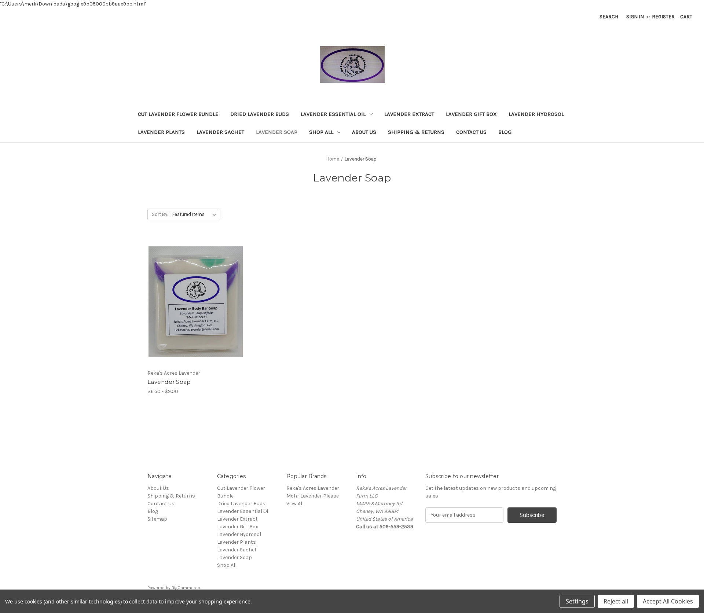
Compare (193, 302)
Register (663, 17)
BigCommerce (186, 587)
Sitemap (157, 519)
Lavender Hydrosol (536, 114)
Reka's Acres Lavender (312, 488)
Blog (504, 132)
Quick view (189, 289)
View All (295, 503)
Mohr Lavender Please (312, 496)
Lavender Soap (276, 132)
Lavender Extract (409, 114)
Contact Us (471, 132)
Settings (577, 601)
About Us (364, 132)
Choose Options (195, 314)
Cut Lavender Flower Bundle (178, 114)
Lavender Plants (161, 132)
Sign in (635, 17)
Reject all (616, 601)
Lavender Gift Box (471, 114)
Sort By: (160, 214)
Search (609, 17)
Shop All (321, 132)
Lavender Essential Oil (333, 114)
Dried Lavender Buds (259, 114)
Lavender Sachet (220, 132)
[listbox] (195, 214)
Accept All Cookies (668, 601)
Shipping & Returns (416, 132)
